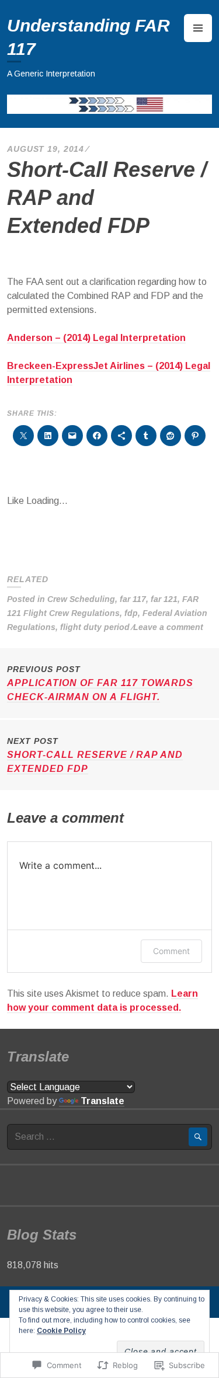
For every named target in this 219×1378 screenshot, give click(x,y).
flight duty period (95, 627)
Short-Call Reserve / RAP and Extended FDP (95, 755)
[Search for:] (109, 1137)
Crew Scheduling (81, 599)
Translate (102, 1101)
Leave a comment (168, 627)
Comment (171, 951)
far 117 (133, 599)
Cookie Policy (61, 1331)
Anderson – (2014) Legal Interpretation (96, 338)
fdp (131, 613)
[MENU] (198, 28)
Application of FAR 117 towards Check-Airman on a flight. (100, 683)
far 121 (164, 599)
